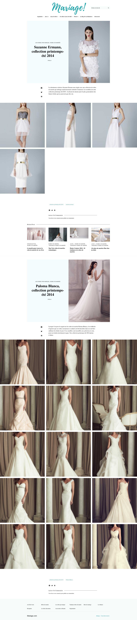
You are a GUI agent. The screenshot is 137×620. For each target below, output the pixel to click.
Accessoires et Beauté (60, 608)
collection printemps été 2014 (56, 204)
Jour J (72, 244)
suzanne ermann (70, 204)
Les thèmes (100, 604)
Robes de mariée (55, 42)
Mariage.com (32, 616)
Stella (49, 60)
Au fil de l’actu (30, 604)
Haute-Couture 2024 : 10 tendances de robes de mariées (77, 250)
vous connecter (57, 218)
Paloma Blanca (69, 579)
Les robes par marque (42, 42)
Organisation (31, 244)
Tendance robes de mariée (57, 245)
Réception (29, 608)
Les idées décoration (45, 608)
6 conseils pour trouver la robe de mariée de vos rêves (35, 249)
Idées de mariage (87, 604)
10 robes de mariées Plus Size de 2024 (100, 249)
